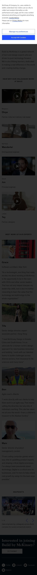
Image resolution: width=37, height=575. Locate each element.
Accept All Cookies (18, 37)
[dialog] (18, 22)
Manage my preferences (18, 32)
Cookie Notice (14, 18)
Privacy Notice (17, 20)
